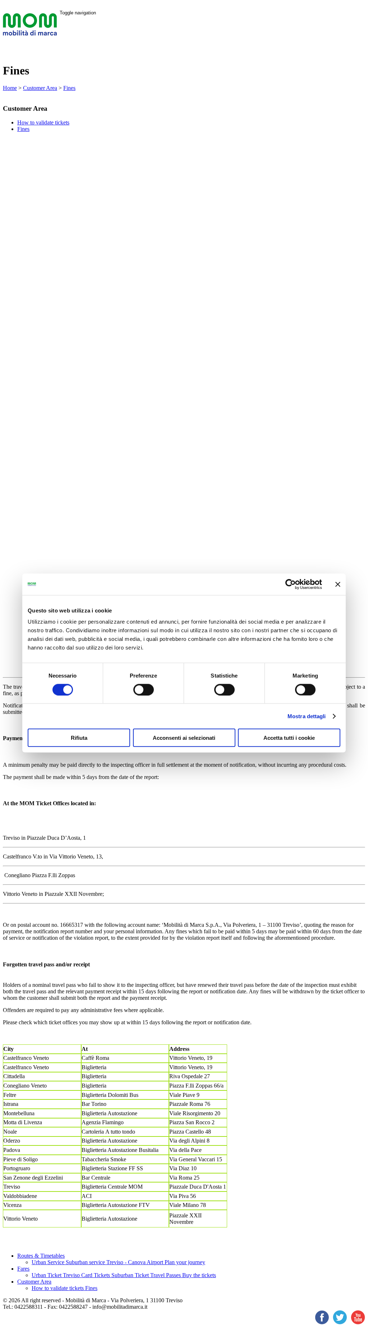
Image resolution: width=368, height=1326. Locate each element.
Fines (69, 88)
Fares (23, 1269)
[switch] (143, 689)
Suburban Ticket (130, 1275)
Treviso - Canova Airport (135, 1262)
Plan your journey (185, 1262)
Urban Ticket (47, 1275)
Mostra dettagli (307, 716)
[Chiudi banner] (337, 584)
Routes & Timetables (41, 1256)
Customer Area (40, 88)
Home (10, 88)
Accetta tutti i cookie (289, 738)
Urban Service (49, 1262)
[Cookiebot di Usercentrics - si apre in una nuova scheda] (290, 584)
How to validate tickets (43, 122)
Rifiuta (79, 738)
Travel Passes (166, 1275)
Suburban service (86, 1262)
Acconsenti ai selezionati (184, 738)
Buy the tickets (199, 1275)
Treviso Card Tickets (87, 1275)
